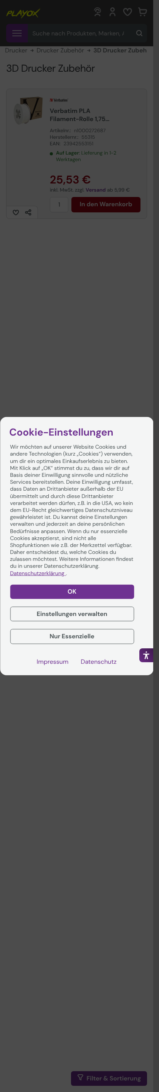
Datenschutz (99, 662)
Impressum (52, 662)
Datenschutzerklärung (38, 573)
